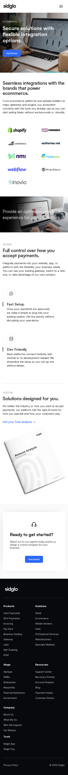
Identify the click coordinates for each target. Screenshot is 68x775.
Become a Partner (45, 677)
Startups (7, 671)
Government (10, 698)
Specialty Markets (45, 644)
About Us (8, 714)
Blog (37, 687)
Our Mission (9, 730)
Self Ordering (10, 649)
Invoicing (8, 623)
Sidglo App (9, 743)
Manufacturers (43, 639)
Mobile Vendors (43, 623)
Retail (38, 613)
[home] (9, 6)
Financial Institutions (14, 692)
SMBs (6, 677)
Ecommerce (42, 618)
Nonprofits (9, 687)
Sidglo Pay (9, 749)
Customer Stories (44, 698)
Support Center (43, 671)
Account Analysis (44, 682)
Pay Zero (8, 628)
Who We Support (12, 725)
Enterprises (9, 682)
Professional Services (47, 634)
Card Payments (11, 613)
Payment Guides (44, 692)
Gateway (8, 639)
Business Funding (12, 634)
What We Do (10, 719)
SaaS (38, 628)
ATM (6, 655)
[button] (61, 6)
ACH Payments (11, 618)
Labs (6, 644)
